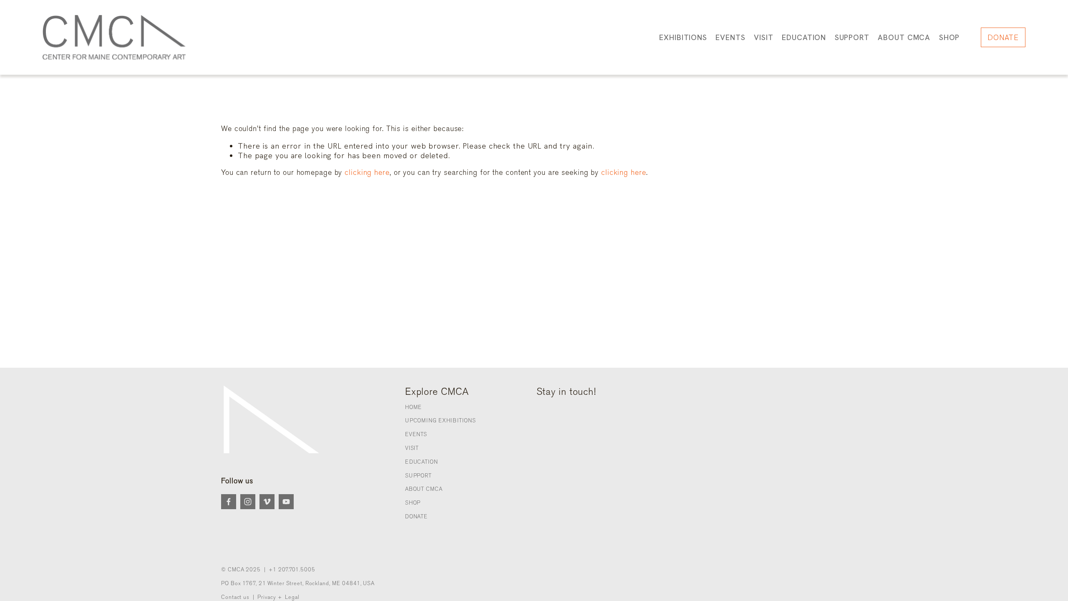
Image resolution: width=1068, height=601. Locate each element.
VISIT (412, 448)
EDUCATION (421, 462)
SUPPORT (418, 475)
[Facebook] (228, 501)
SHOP (949, 37)
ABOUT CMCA (424, 489)
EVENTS (416, 434)
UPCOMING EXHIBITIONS (440, 420)
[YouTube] (286, 501)
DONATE (1003, 37)
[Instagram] (247, 501)
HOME (413, 407)
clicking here (367, 172)
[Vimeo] (267, 501)
